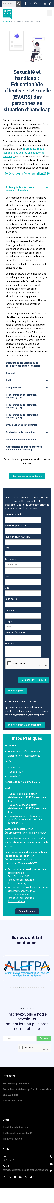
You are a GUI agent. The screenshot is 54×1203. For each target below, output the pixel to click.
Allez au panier (51, 1171)
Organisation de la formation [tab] (21, 425)
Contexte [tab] (11, 373)
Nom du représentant (16, 525)
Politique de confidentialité (17, 1133)
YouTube (35, 3)
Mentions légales (12, 1138)
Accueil (6, 22)
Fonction (9, 610)
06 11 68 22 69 (10, 1160)
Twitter (30, 3)
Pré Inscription (15, 690)
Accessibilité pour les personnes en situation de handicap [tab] (24, 448)
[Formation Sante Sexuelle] (7, 13)
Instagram (45, 3)
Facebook (25, 3)
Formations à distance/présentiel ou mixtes (27, 1089)
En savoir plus (10, 1095)
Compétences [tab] (13, 387)
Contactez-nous (27, 911)
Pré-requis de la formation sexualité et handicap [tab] (20, 188)
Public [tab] (9, 380)
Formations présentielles (17, 1083)
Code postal (11, 599)
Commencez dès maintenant (27, 476)
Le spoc (9, 621)
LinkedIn (40, 3)
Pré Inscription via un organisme (24, 724)
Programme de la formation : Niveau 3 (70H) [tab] (22, 416)
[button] (5, 968)
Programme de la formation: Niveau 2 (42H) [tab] (21, 406)
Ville (7, 588)
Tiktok (49, 3)
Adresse (9, 576)
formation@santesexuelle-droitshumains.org (25, 1170)
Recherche (18, 4)
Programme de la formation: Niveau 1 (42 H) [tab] (21, 396)
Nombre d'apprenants (16, 632)
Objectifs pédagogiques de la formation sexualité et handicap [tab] (23, 364)
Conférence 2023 (12, 1100)
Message (9, 643)
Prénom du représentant (17, 537)
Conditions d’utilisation (15, 1127)
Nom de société (13, 514)
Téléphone (10, 559)
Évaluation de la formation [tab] (20, 432)
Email (8, 548)
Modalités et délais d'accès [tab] (21, 439)
